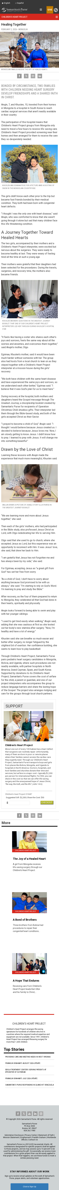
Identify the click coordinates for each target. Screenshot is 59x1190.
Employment (25, 1137)
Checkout (46, 802)
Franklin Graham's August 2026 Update (22, 1063)
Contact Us (33, 1140)
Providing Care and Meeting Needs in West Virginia (27, 1057)
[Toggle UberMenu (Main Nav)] (40, 9)
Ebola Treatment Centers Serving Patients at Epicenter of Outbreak (25, 1070)
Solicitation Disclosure (14, 1135)
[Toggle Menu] (56, 17)
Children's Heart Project (14, 17)
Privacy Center (31, 1135)
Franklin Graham (39, 1137)
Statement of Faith (46, 1135)
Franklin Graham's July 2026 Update (21, 1078)
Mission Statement (11, 1137)
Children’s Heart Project (29, 1023)
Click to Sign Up (29, 1187)
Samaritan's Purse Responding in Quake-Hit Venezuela (29, 1085)
